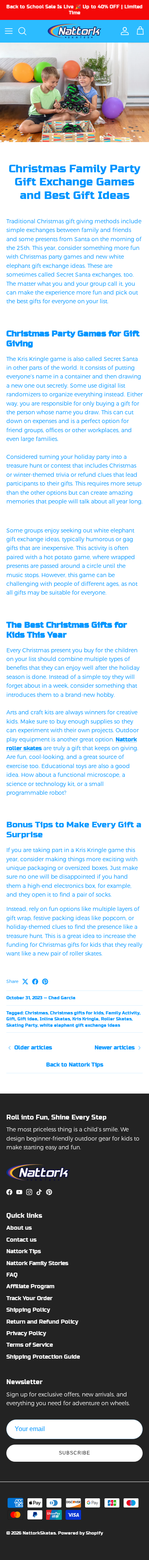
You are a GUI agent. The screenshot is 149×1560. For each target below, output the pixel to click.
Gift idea (27, 1019)
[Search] (26, 31)
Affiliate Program (30, 1286)
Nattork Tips (23, 1251)
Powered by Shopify (80, 1533)
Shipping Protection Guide (43, 1356)
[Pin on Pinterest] (45, 982)
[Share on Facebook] (35, 982)
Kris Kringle (85, 1019)
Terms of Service (29, 1345)
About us (19, 1228)
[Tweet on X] (25, 982)
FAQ (11, 1274)
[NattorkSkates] (74, 31)
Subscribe (74, 1453)
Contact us (21, 1239)
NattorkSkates (39, 1533)
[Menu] (8, 31)
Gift (10, 1019)
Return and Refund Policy (42, 1321)
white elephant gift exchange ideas (80, 1025)
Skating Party (21, 1025)
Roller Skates (116, 1019)
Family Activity (122, 1013)
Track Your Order (29, 1298)
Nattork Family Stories (37, 1263)
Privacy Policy (26, 1333)
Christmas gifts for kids (76, 1013)
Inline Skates (55, 1019)
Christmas (36, 1013)
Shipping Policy (28, 1309)
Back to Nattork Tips (74, 1064)
